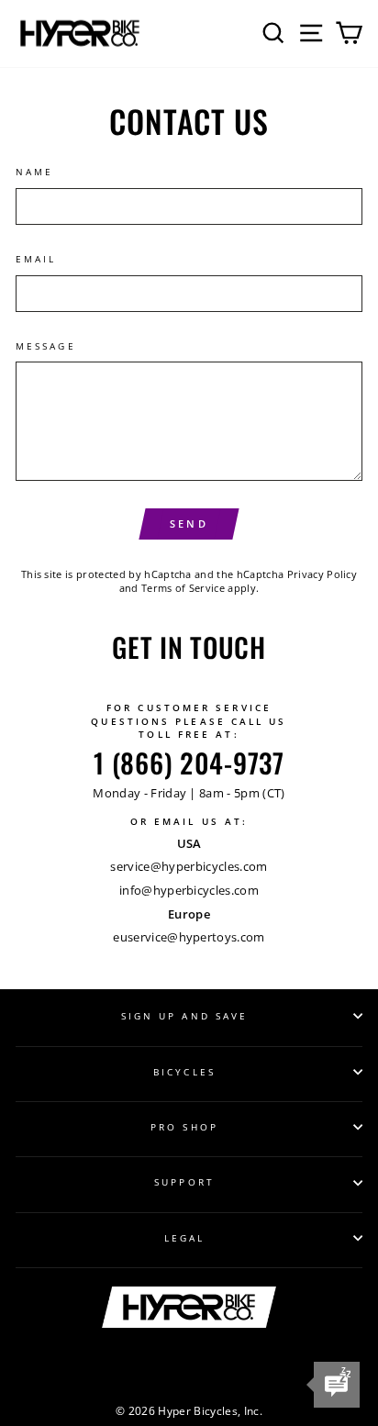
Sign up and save (184, 1015)
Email (36, 258)
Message (46, 346)
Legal (184, 1237)
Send (189, 523)
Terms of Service (183, 588)
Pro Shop (184, 1126)
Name (34, 171)
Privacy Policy (322, 574)
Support (184, 1181)
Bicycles (184, 1071)
